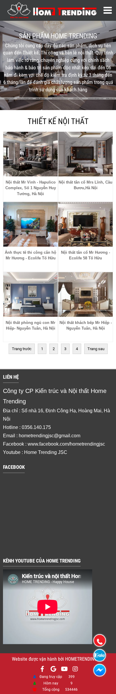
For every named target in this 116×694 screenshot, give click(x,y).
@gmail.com (67, 435)
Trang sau (95, 349)
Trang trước (22, 349)
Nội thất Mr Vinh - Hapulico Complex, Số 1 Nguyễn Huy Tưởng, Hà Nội (30, 188)
